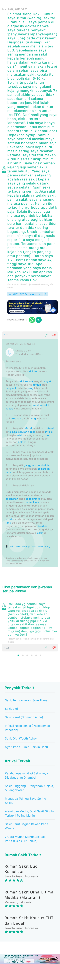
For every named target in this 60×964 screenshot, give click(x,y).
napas (32, 431)
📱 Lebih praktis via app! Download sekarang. (28, 546)
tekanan (16, 418)
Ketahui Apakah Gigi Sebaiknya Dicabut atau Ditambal (26, 775)
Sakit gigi (11, 709)
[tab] (30, 449)
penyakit (11, 388)
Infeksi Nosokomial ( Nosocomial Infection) (27, 728)
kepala (29, 381)
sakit (21, 381)
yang (30, 388)
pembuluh (43, 465)
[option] (30, 626)
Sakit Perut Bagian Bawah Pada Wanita (26, 826)
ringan (37, 384)
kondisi (10, 519)
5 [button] (36, 655)
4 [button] (31, 655)
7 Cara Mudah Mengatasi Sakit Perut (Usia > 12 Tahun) (26, 839)
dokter (33, 371)
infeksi (28, 428)
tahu (8, 522)
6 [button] (40, 655)
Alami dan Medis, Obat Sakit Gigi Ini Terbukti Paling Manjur (29, 813)
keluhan (38, 405)
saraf (40, 532)
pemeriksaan (32, 502)
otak (20, 435)
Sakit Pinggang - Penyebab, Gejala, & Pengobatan (29, 788)
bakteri (22, 442)
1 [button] (18, 655)
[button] (30, 335)
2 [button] (23, 655)
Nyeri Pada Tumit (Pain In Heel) (26, 747)
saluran (22, 431)
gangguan (30, 465)
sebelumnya (33, 498)
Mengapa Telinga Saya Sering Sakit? (25, 801)
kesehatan (12, 498)
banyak (47, 381)
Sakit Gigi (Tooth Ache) (21, 738)
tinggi (33, 418)
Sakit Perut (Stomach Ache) (24, 717)
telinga (12, 431)
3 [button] (27, 655)
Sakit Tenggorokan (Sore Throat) (27, 700)
